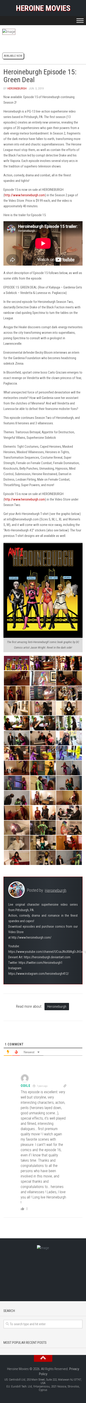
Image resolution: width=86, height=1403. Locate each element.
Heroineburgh (17, 88)
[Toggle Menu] (80, 20)
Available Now (13, 55)
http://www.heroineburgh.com (25, 195)
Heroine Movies (43, 8)
